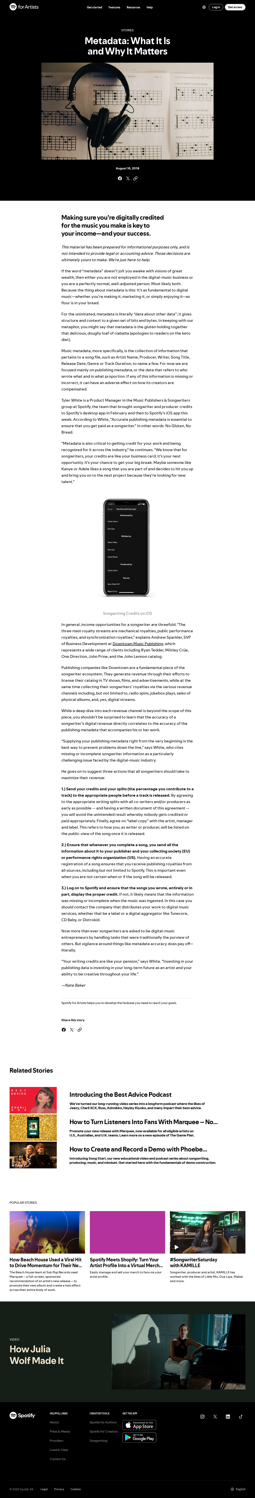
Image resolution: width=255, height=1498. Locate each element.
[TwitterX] (215, 1416)
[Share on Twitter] (127, 178)
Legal (44, 1489)
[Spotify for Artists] (24, 7)
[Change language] (204, 7)
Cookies (76, 1489)
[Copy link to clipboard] (135, 178)
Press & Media (60, 1431)
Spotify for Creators (104, 1431)
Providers (56, 1440)
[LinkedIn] (228, 1416)
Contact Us (58, 1459)
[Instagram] (202, 1416)
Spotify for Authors (103, 1422)
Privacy (59, 1489)
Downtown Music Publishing (138, 643)
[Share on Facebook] (119, 178)
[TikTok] (240, 1416)
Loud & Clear (59, 1450)
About (54, 1422)
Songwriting (98, 1440)
